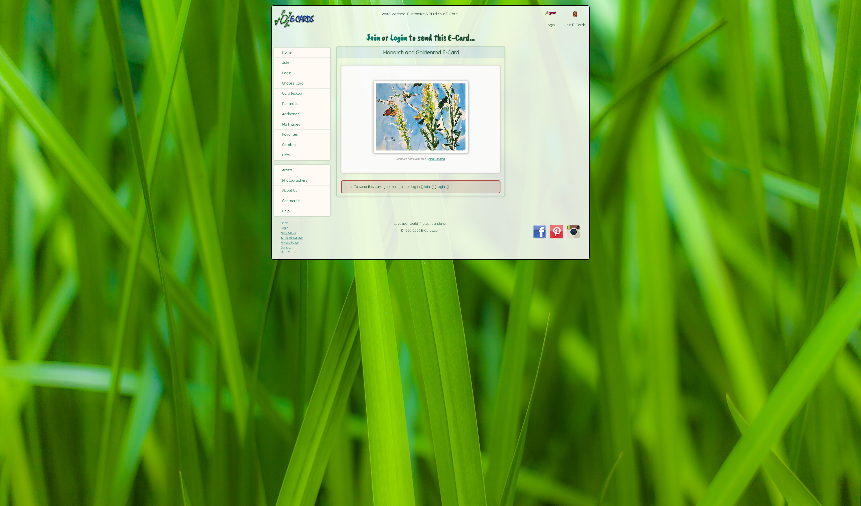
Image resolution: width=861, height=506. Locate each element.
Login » (441, 186)
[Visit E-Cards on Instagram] (573, 237)
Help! (286, 211)
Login (286, 73)
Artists (287, 170)
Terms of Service (292, 237)
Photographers (294, 180)
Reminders (291, 103)
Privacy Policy (290, 242)
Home (287, 52)
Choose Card (293, 83)
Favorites (290, 134)
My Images (291, 124)
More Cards (288, 232)
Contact (286, 247)
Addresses (291, 114)
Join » (427, 186)
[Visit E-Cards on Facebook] (539, 237)
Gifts (286, 155)
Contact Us (291, 200)
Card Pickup (292, 93)
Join (285, 62)
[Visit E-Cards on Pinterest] (556, 237)
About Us (289, 190)
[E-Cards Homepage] (302, 18)
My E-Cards (288, 252)
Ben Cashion (437, 159)
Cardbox (289, 144)
